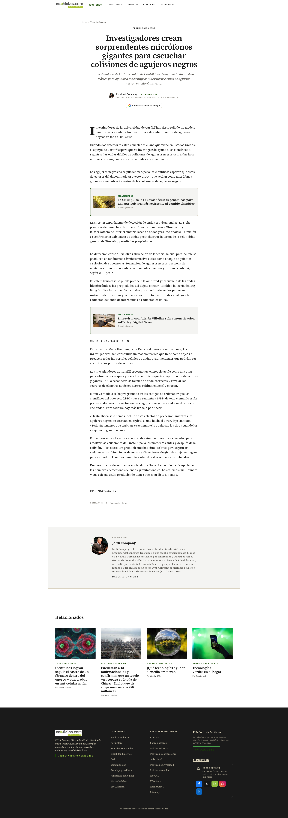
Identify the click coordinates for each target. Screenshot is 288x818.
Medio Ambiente (120, 737)
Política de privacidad (162, 764)
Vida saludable (119, 781)
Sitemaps (155, 792)
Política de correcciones (163, 753)
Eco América (117, 786)
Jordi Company (128, 94)
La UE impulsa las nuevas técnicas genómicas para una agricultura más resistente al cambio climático (156, 202)
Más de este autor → (125, 577)
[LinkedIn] (199, 791)
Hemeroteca (157, 786)
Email (125, 503)
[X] (207, 784)
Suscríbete (167, 5)
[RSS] (215, 784)
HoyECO (133, 5)
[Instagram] (222, 784)
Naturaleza (117, 742)
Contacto (155, 737)
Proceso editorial (149, 94)
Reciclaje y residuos (121, 770)
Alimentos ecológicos (122, 775)
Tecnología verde (98, 22)
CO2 (113, 759)
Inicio (84, 22)
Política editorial (159, 748)
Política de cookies (160, 770)
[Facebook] (199, 784)
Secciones (95, 5)
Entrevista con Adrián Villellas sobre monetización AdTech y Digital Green (156, 320)
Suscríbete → (206, 749)
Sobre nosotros (158, 742)
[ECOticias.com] (69, 5)
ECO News (149, 5)
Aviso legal (156, 759)
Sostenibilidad (118, 764)
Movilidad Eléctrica (121, 753)
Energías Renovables (122, 748)
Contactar (116, 5)
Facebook (115, 503)
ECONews (155, 781)
